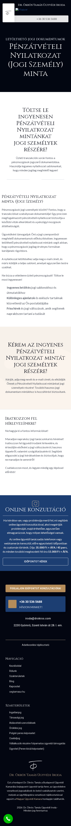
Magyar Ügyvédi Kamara (29, 798)
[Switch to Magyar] (22, 9)
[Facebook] (32, 633)
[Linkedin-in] (38, 633)
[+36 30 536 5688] (12, 604)
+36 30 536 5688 (30, 601)
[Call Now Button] (8, 818)
